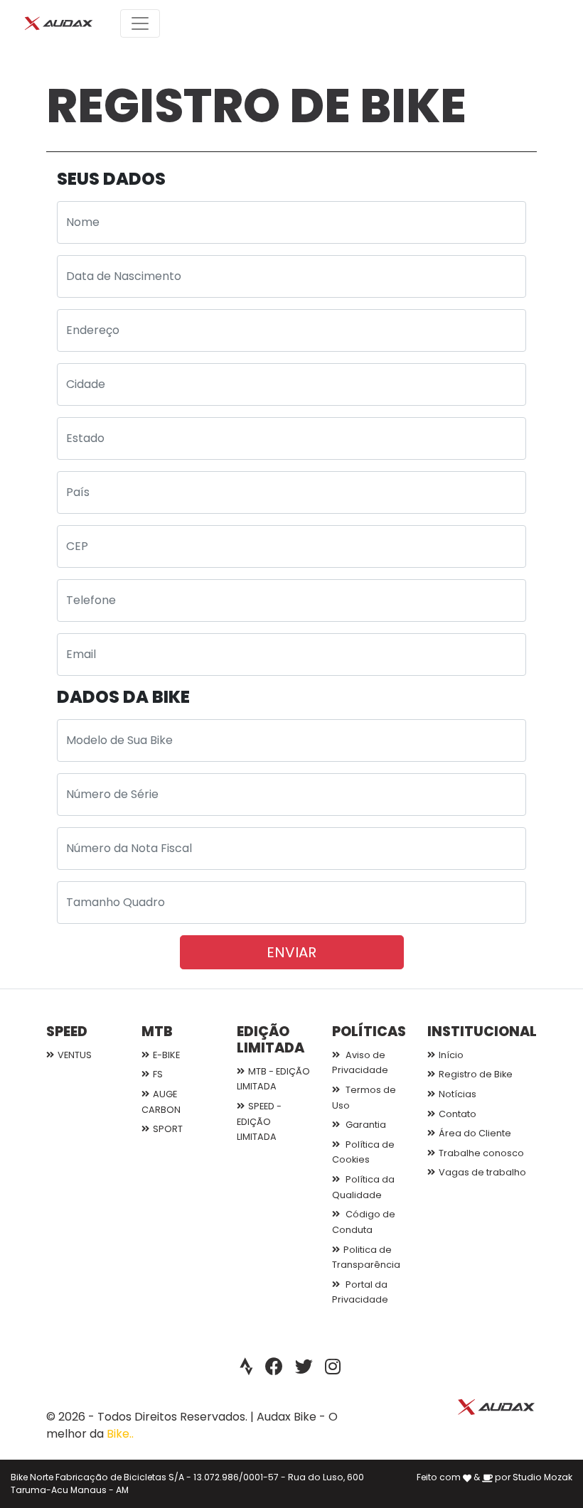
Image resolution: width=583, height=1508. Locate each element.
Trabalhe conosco (481, 1153)
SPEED (66, 1031)
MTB (157, 1031)
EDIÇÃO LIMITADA (270, 1039)
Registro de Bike (476, 1074)
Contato (457, 1114)
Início (451, 1055)
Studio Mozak (542, 1477)
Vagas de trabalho (482, 1172)
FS (158, 1074)
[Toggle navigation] (140, 23)
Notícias (457, 1094)
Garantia (364, 1125)
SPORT (168, 1129)
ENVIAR (291, 952)
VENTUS (75, 1055)
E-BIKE (166, 1055)
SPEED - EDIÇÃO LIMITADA (259, 1121)
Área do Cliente (475, 1133)
